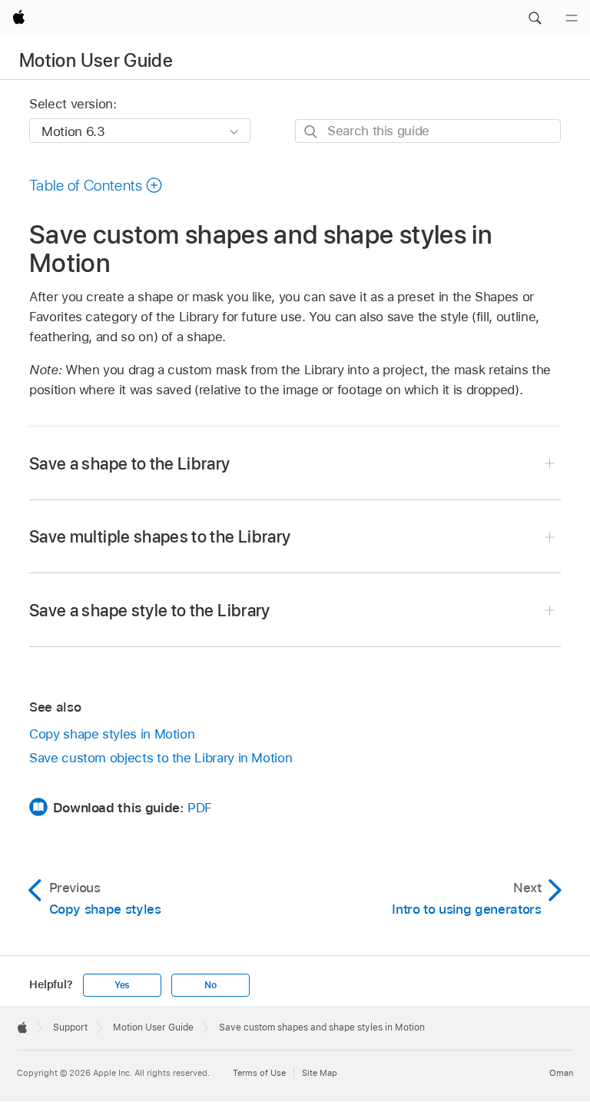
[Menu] (571, 18)
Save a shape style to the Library (149, 610)
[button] (534, 18)
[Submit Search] (311, 132)
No (210, 985)
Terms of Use (259, 1072)
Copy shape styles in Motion (111, 734)
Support (70, 1027)
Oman (561, 1072)
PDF (199, 807)
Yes (122, 985)
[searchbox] (428, 131)
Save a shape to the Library (129, 463)
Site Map (319, 1072)
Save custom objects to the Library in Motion (160, 757)
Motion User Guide (96, 60)
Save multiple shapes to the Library (159, 536)
